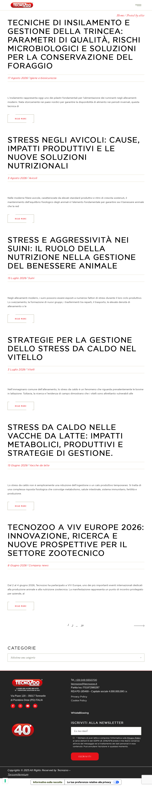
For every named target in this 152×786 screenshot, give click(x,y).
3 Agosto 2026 (17, 178)
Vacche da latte (39, 465)
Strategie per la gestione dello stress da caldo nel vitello (72, 348)
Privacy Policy (79, 696)
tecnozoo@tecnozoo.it (84, 683)
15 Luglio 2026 (17, 278)
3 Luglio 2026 (16, 369)
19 (82, 625)
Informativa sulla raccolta (47, 782)
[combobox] (76, 658)
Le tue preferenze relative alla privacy (89, 782)
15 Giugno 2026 (17, 465)
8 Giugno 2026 (17, 565)
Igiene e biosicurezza (43, 78)
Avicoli (33, 178)
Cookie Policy (79, 700)
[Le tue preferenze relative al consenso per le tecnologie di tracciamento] (5, 781)
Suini (31, 278)
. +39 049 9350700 (85, 680)
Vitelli (30, 369)
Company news (38, 565)
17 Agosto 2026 (18, 78)
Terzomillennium (18, 774)
